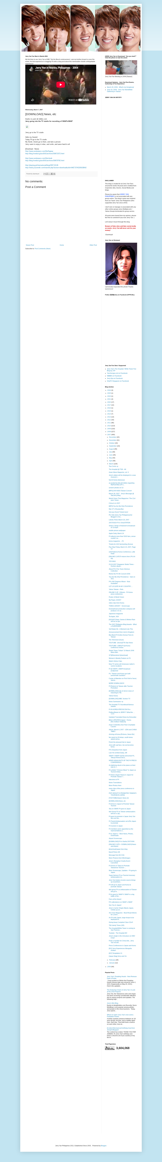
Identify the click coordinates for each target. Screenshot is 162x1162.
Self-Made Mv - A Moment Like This (121, 629)
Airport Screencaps (115, 838)
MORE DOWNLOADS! (116, 683)
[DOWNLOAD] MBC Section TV (119, 699)
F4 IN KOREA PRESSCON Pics (119, 709)
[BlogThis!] (47, 174)
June (111, 455)
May (110, 458)
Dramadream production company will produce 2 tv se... (122, 610)
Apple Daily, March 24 (116, 533)
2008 (109, 431)
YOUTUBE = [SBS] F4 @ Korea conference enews (119, 646)
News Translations (115, 782)
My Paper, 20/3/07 (115, 600)
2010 (109, 426)
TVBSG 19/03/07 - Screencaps (119, 606)
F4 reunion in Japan (116, 826)
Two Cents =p (113, 466)
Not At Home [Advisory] (117, 480)
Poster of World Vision (116, 597)
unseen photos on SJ (116, 488)
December (113, 437)
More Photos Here (115, 785)
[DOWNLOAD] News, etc (117, 801)
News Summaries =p (116, 701)
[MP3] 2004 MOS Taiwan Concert (120, 491)
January (112, 963)
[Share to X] (49, 174)
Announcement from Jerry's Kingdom (121, 632)
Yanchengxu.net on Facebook (117, 373)
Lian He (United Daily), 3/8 (118, 753)
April (111, 461)
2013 (109, 417)
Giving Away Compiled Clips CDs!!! (121, 922)
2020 (109, 402)
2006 (109, 967)
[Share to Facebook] (52, 174)
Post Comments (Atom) (42, 249)
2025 (109, 393)
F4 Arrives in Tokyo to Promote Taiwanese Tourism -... (119, 866)
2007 (109, 435)
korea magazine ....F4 (116, 541)
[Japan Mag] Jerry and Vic (118, 956)
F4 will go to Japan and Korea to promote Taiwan (120, 885)
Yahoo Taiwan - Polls (116, 589)
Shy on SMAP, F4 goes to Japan (120, 809)
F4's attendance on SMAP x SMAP (120, 902)
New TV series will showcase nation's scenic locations (122, 665)
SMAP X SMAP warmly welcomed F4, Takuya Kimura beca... (122, 756)
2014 (109, 414)
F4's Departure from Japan (118, 750)
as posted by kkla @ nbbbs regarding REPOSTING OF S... (121, 484)
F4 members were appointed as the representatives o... (121, 830)
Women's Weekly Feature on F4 (120, 658)
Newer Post (30, 245)
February (112, 960)
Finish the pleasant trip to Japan (120, 742)
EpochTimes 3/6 (114, 852)
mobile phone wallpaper (117, 530)
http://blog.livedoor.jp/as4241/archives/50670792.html (44, 160)
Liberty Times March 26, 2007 (119, 520)
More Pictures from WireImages (119, 858)
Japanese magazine (116, 614)
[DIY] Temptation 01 (115, 953)
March (111, 464)
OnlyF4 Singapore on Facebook (118, 381)
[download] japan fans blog (118, 849)
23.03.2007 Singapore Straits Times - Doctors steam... (121, 565)
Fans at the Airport (115, 899)
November (113, 440)
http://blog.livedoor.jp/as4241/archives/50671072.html (44, 154)
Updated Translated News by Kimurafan (122, 717)
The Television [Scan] (116, 640)
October (112, 443)
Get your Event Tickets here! (118, 512)
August (111, 449)
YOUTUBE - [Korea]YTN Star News (121, 643)
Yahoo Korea (113, 696)
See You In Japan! (115, 905)
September (113, 446)
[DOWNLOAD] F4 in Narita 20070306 (121, 841)
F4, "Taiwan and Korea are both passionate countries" (119, 674)
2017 (109, 405)
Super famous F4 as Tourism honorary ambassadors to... (122, 876)
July (110, 452)
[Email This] (44, 174)
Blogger (103, 1146)
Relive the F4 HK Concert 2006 (119, 574)
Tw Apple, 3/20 (114, 616)
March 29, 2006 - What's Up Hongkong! (120, 87)
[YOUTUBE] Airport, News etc (119, 798)
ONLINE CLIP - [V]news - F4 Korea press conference (121, 593)
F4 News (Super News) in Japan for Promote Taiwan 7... (121, 776)
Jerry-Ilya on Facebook (115, 378)
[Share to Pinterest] (54, 174)
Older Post (93, 245)
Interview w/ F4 (114, 779)
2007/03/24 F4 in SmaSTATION (119, 523)
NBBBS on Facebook (114, 376)
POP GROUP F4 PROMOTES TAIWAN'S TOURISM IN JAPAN (122, 794)
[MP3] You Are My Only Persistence (121, 506)
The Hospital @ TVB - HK (117, 469)
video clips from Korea (116, 603)
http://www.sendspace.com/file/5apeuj (39, 151)
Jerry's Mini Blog (112, 1003)
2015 (109, 411)
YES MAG (112, 561)
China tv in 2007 (114, 503)
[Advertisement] (121, 1092)
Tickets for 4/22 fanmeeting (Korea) (121, 544)
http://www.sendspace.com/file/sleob (38, 158)
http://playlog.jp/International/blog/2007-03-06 (41, 165)
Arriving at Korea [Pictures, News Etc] (121, 734)
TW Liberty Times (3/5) (116, 925)
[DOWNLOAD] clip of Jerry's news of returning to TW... (121, 692)
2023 (109, 396)
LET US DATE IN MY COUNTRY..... (121, 586)
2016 (109, 408)
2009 (109, 429)
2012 (109, 420)
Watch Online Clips (115, 661)
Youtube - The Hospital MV (118, 933)
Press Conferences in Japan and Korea (122, 945)
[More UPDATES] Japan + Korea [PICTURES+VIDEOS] (120, 721)
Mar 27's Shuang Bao (116, 509)
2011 (109, 423)
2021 (109, 399)
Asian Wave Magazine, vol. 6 (119, 472)
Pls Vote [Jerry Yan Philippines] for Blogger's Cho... (120, 516)
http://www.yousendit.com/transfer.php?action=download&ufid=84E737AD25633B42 (55, 168)
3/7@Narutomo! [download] (118, 655)
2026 (109, 390)
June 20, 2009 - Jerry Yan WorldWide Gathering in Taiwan (120, 90)
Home (62, 245)
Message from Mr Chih (116, 855)
